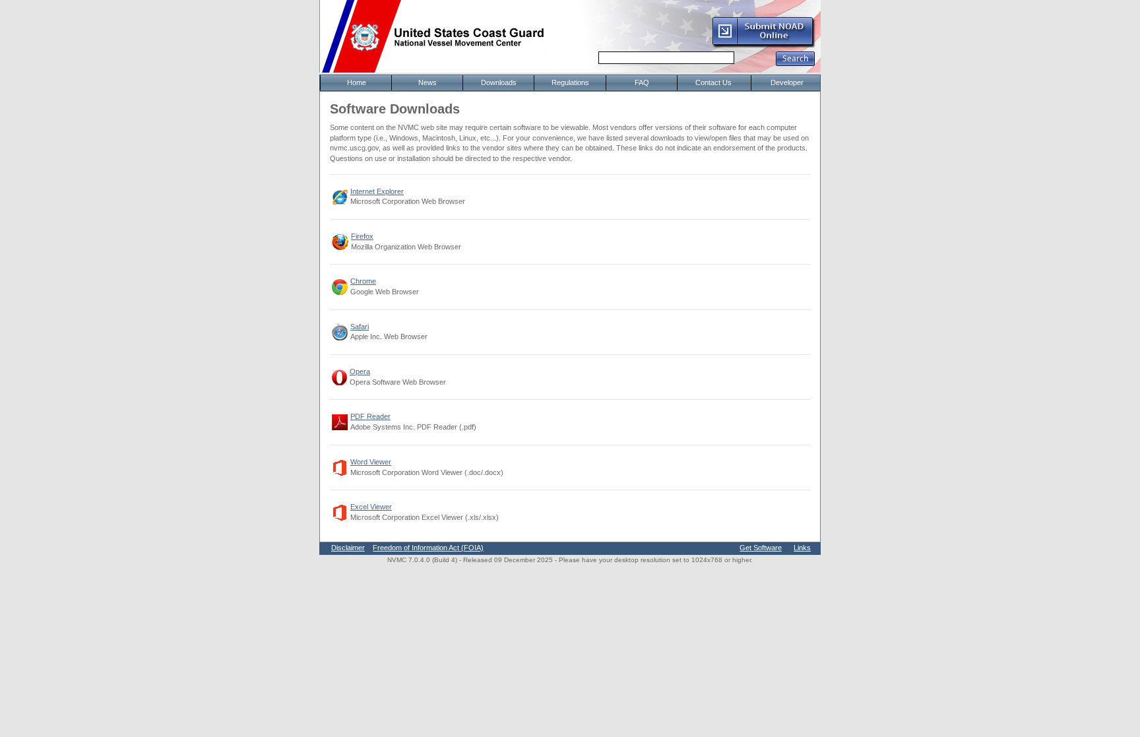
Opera (360, 371)
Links (802, 548)
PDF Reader (370, 416)
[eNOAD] (763, 45)
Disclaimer (348, 548)
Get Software (761, 548)
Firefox (362, 236)
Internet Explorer (377, 191)
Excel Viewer (371, 507)
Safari (359, 327)
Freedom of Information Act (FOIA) (428, 548)
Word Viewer (370, 462)
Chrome (363, 281)
